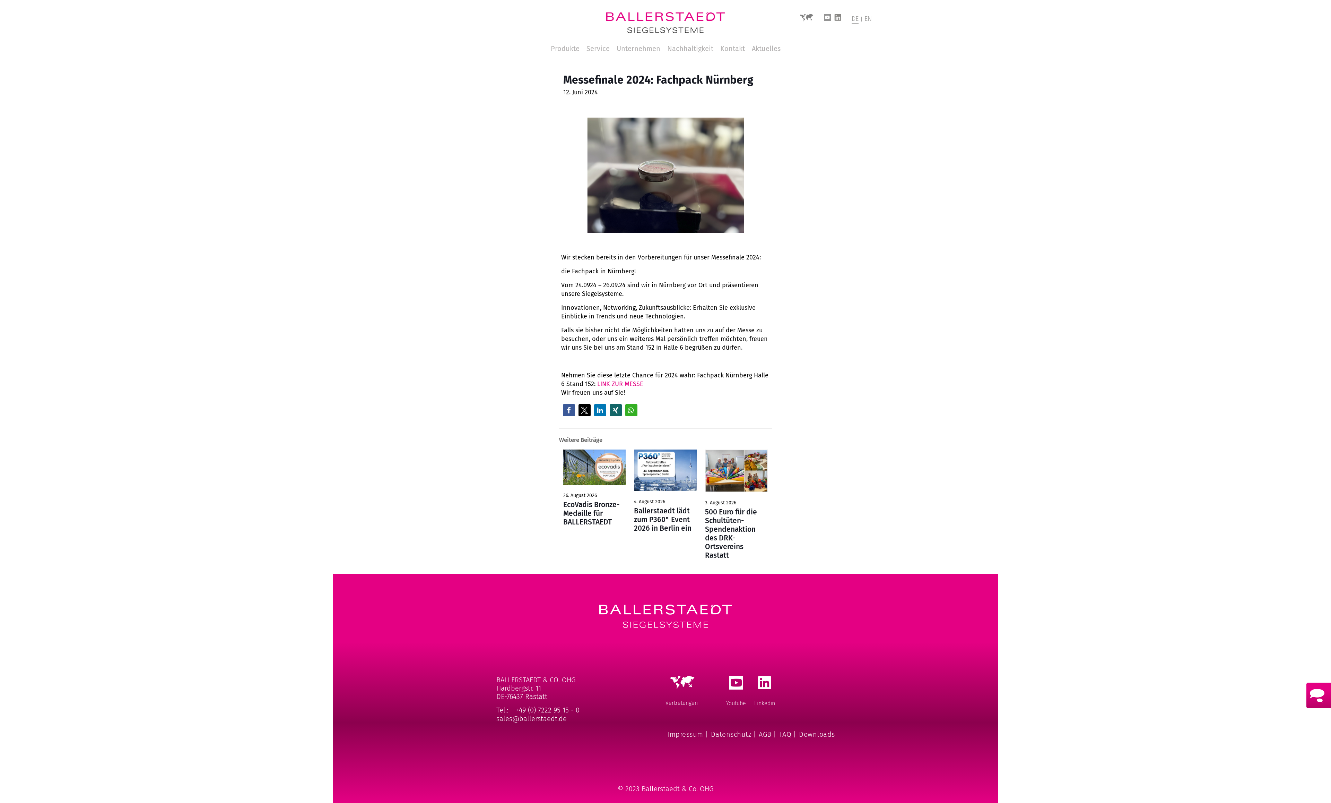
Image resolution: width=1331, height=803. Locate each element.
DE (855, 19)
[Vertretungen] (806, 20)
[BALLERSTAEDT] (665, 22)
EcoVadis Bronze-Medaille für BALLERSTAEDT (591, 513)
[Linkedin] (837, 19)
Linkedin (764, 703)
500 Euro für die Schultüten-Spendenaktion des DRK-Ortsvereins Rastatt (731, 533)
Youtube (736, 703)
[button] (569, 410)
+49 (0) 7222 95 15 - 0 (547, 710)
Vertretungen (682, 703)
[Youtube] (827, 19)
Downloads (817, 734)
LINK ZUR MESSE (620, 384)
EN (868, 19)
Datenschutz (731, 734)
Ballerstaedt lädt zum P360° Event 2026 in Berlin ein (662, 519)
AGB (765, 734)
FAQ (785, 734)
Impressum (685, 734)
